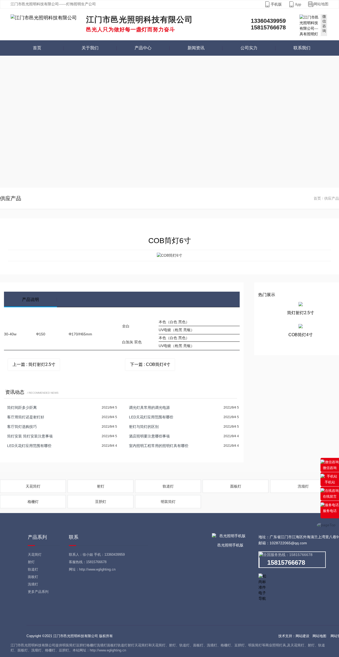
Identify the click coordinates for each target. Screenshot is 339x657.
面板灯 (235, 486)
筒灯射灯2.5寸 (300, 312)
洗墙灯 (303, 486)
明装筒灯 (168, 502)
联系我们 (301, 48)
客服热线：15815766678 (87, 562)
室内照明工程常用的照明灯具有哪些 (158, 446)
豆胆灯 (100, 502)
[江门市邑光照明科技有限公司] (44, 17)
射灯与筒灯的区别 (144, 426)
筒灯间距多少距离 (22, 407)
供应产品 (331, 198)
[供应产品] (169, 122)
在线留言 (330, 496)
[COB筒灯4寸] (300, 327)
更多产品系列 (38, 592)
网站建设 (302, 636)
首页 (37, 48)
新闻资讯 (196, 48)
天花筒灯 (33, 486)
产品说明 (30, 299)
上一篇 (33, 364)
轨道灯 (168, 486)
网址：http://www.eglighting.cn (92, 569)
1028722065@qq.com (288, 543)
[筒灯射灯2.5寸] (300, 305)
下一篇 (150, 364)
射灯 (100, 486)
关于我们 (90, 48)
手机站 (330, 482)
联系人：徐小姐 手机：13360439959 (97, 555)
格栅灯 (33, 502)
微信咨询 (330, 468)
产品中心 (143, 48)
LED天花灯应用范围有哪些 (151, 417)
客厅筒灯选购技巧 (22, 426)
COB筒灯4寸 (300, 334)
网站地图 (318, 4)
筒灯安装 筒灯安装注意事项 (30, 436)
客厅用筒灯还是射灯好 (25, 417)
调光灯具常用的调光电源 (149, 407)
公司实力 (248, 48)
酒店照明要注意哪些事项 (149, 436)
